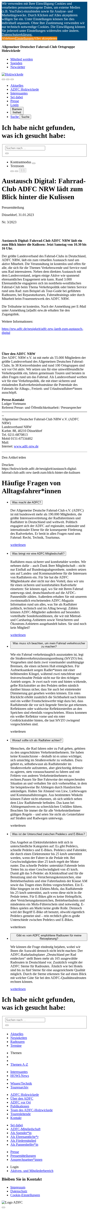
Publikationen (19, 1106)
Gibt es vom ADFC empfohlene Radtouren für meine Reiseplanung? (48, 937)
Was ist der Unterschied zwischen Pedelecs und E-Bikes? (48, 834)
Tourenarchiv (19, 1087)
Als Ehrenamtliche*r (24, 1137)
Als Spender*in (21, 1133)
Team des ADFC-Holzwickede (31, 1110)
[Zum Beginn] (3, 1207)
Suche (15, 117)
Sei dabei (16, 97)
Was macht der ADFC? (26, 502)
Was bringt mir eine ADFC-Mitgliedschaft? (38, 553)
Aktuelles (16, 85)
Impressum (17, 1187)
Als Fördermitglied (23, 1140)
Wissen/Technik (21, 1083)
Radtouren (17, 1042)
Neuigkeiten (18, 1038)
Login (14, 105)
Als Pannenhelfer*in (24, 1144)
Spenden (16, 63)
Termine (16, 1045)
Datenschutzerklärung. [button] (17, 34)
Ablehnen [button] (8, 38)
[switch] (33, 163)
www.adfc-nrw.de (26, 446)
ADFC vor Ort (20, 1102)
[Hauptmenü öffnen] (12, 79)
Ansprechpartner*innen (26, 1159)
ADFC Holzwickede (24, 89)
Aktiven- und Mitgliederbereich (31, 1171)
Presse (14, 101)
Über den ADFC (21, 1098)
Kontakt (15, 1118)
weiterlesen (18, 545)
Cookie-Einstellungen (25, 1195)
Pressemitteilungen (23, 1156)
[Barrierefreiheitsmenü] (3, 79)
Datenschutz (18, 1191)
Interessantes (19, 93)
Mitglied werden (21, 59)
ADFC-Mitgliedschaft (25, 1129)
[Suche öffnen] (8, 79)
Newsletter (17, 67)
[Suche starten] (7, 153)
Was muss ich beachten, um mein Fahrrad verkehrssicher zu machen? (49, 645)
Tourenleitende (20, 1114)
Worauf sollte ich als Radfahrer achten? (36, 740)
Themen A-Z (19, 1064)
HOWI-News (19, 1075)
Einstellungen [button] (24, 38)
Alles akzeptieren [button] (45, 38)
